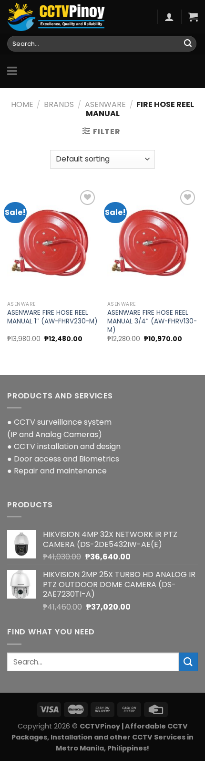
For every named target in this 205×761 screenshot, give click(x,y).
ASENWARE (105, 104)
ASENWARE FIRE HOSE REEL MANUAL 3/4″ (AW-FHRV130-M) (152, 321)
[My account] (169, 16)
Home (22, 104)
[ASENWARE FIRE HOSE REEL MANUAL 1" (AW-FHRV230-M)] (52, 242)
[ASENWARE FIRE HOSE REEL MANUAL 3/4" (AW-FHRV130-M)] (152, 242)
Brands (59, 104)
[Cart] (193, 16)
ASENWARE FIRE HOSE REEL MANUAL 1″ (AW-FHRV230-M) (52, 317)
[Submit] (188, 44)
